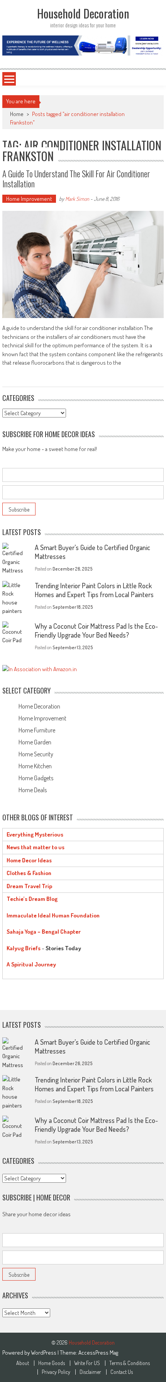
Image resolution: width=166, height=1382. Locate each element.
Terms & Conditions (129, 1363)
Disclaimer (90, 1372)
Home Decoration (39, 706)
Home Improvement (29, 198)
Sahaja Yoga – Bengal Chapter (44, 931)
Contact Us (121, 1372)
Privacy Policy (56, 1372)
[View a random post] (148, 79)
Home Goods (51, 1363)
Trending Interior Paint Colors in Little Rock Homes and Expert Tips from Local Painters (94, 590)
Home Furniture (37, 730)
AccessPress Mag (98, 1352)
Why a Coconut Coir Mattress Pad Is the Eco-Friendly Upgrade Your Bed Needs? (96, 630)
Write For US (87, 1363)
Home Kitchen (35, 766)
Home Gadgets (36, 778)
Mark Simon (77, 198)
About (22, 1363)
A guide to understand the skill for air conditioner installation (76, 178)
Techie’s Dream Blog (32, 898)
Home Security (36, 754)
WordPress (44, 1352)
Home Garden (35, 742)
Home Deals (33, 790)
